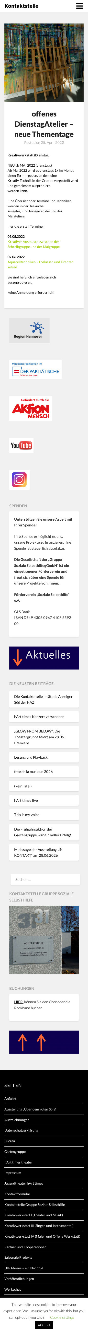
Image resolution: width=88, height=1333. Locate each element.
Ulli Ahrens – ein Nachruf (23, 1268)
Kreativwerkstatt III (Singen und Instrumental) (38, 1226)
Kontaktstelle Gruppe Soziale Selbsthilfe (34, 1204)
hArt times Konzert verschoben (39, 716)
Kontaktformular (17, 1194)
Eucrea (9, 1141)
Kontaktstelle (21, 5)
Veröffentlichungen (19, 1279)
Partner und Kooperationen (25, 1247)
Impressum (12, 1173)
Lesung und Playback (31, 757)
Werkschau (13, 1289)
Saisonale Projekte (18, 1257)
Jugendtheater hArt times (23, 1183)
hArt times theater (18, 1162)
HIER (18, 1002)
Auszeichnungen (16, 1120)
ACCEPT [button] (44, 1325)
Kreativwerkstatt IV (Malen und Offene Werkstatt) (42, 1236)
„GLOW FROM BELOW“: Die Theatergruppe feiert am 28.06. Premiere (39, 737)
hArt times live (26, 800)
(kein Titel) (23, 786)
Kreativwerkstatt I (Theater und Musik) (33, 1215)
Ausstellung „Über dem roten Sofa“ (30, 1109)
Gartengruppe (15, 1151)
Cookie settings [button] (62, 1317)
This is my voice (26, 814)
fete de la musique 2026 (33, 771)
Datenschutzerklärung (21, 1130)
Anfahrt (10, 1098)
